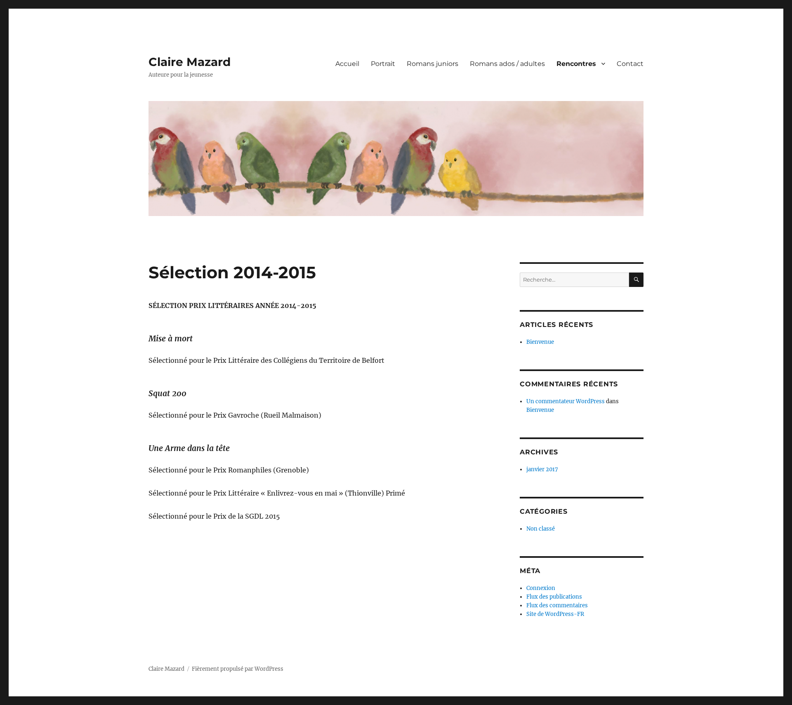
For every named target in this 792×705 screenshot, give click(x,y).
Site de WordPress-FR (555, 614)
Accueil (347, 64)
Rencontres (576, 64)
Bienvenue (540, 341)
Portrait (383, 64)
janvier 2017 (542, 469)
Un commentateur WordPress (565, 401)
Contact (630, 64)
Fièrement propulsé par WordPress (237, 668)
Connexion (540, 588)
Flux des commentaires (557, 605)
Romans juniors (432, 64)
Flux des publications (554, 596)
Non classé (540, 528)
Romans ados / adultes (507, 64)
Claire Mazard (189, 62)
